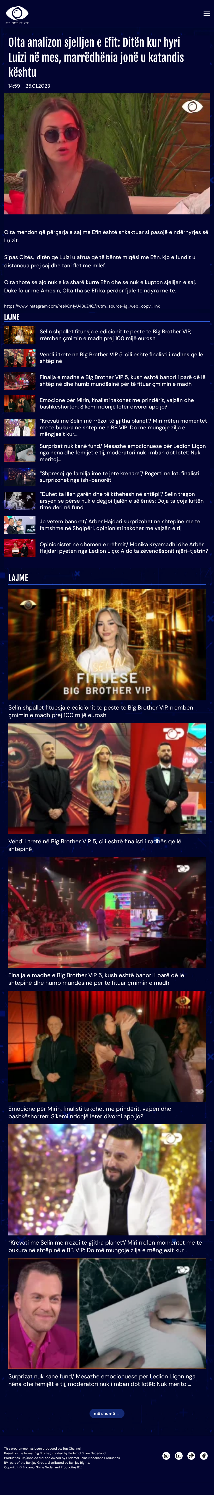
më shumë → (107, 1413)
